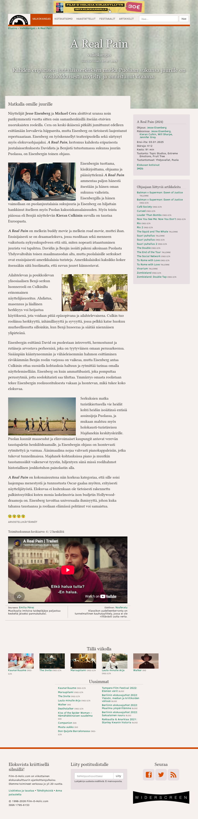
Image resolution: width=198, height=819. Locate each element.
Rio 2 (145, 227)
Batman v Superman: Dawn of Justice (160, 193)
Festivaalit (107, 18)
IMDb (140, 168)
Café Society (149, 206)
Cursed (146, 211)
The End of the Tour (154, 252)
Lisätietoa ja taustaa (21, 790)
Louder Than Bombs (154, 215)
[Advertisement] (99, 633)
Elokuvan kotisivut (148, 165)
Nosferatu (121, 607)
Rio (143, 223)
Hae (184, 18)
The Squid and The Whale (157, 231)
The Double (148, 248)
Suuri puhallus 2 (152, 244)
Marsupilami (83, 670)
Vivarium (147, 268)
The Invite (50, 670)
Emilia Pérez (26, 607)
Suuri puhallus (151, 235)
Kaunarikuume (20, 671)
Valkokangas (41, 18)
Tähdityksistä (45, 790)
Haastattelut (86, 18)
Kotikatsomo (64, 18)
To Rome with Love (153, 260)
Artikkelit (126, 18)
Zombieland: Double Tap (156, 276)
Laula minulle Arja (113, 671)
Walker (139, 670)
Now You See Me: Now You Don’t (161, 219)
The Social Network (153, 256)
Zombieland (149, 272)
